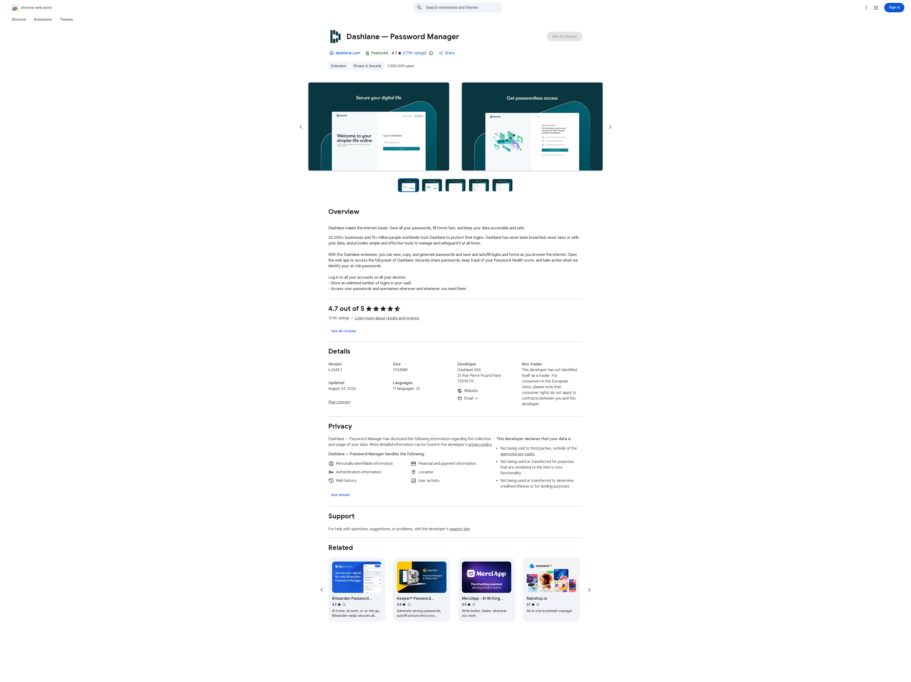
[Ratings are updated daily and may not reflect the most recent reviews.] (431, 53)
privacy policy (480, 444)
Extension (338, 66)
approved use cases (517, 454)
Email (468, 398)
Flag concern (339, 402)
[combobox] (464, 7)
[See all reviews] (343, 331)
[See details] (340, 495)
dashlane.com (347, 53)
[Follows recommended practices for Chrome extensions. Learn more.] (367, 53)
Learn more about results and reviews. (387, 318)
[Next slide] (610, 127)
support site (460, 529)
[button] (876, 8)
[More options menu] (866, 7)
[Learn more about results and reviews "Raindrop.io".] (538, 604)
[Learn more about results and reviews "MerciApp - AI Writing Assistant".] (473, 604)
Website (471, 390)
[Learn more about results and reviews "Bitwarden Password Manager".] (344, 604)
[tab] (19, 19)
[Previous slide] (301, 127)
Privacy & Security (367, 66)
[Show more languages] (418, 389)
